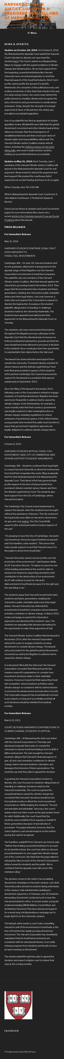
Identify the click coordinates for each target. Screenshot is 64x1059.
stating (25, 521)
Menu (34, 33)
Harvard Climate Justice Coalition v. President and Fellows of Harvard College (31, 11)
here (15, 61)
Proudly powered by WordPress (20, 1051)
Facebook (11, 1031)
